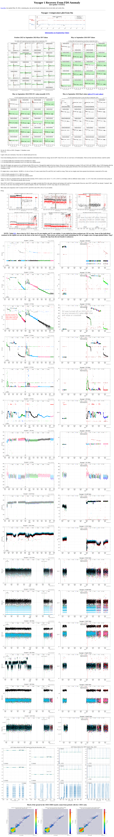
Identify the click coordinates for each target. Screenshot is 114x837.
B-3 (15, 233)
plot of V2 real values (95, 94)
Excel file (3, 8)
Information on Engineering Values (57, 33)
